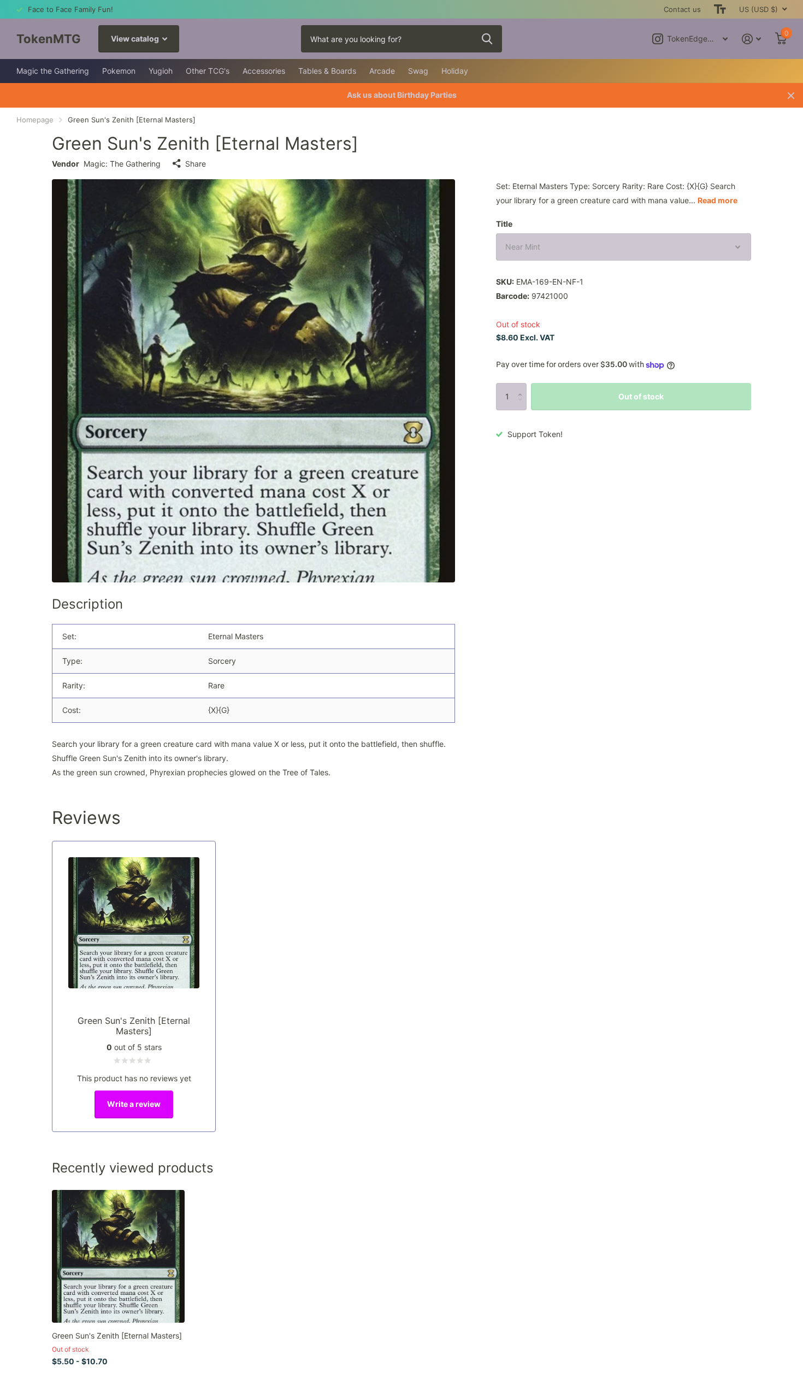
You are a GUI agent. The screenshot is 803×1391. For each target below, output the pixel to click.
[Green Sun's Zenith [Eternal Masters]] (118, 1256)
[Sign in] (751, 39)
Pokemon (118, 70)
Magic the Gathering (52, 70)
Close (791, 95)
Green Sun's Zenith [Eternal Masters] (117, 1335)
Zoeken (487, 38)
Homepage (35, 119)
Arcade (382, 70)
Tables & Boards (327, 70)
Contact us (682, 9)
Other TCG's (207, 70)
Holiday (454, 70)
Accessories (264, 70)
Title (504, 223)
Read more (717, 200)
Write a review (134, 1104)
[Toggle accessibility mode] (720, 9)
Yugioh (161, 70)
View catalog (136, 38)
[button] (522, 387)
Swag (418, 70)
